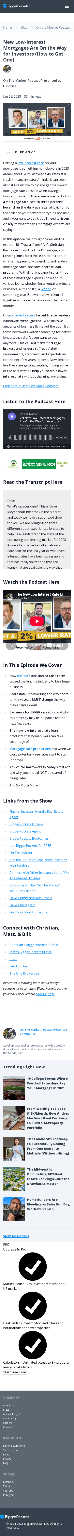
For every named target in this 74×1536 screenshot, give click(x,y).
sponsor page (45, 994)
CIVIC (13, 959)
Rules (6, 1454)
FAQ (5, 1463)
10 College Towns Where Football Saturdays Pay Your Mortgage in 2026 (47, 1083)
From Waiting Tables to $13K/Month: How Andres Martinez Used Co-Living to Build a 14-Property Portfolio (48, 1118)
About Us (8, 1405)
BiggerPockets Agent (25, 831)
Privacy (7, 1459)
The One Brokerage (24, 973)
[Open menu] (67, 6)
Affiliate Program (12, 1414)
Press (6, 1409)
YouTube (8, 1490)
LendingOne (18, 966)
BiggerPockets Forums (26, 824)
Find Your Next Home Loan (29, 912)
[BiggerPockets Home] (18, 6)
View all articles (16, 1236)
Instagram (8, 1495)
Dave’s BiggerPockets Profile (30, 898)
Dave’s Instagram (22, 905)
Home (7, 27)
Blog (24, 27)
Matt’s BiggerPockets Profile (30, 952)
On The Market (20, 853)
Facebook (8, 1482)
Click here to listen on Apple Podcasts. (31, 386)
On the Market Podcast (53, 27)
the (22, 676)
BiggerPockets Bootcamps (29, 838)
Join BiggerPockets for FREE (30, 845)
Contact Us (9, 1427)
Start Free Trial (14, 1372)
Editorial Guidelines (14, 1446)
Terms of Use (10, 1450)
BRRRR (46, 289)
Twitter (7, 1486)
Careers (7, 1423)
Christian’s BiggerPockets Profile (33, 945)
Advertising (9, 1418)
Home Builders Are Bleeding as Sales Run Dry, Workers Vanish (48, 1204)
